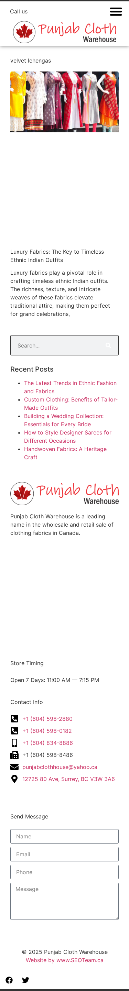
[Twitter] (26, 980)
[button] (116, 11)
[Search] (108, 345)
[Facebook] (9, 980)
